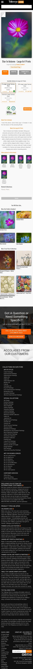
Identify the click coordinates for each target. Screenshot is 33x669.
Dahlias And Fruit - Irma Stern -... (23, 293)
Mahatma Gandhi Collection (11, 414)
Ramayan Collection (9, 437)
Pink (7, 189)
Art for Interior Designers (11, 479)
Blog (2, 661)
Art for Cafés (7, 468)
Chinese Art (7, 423)
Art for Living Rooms (9, 455)
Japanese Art (7, 418)
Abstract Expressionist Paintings (13, 395)
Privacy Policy (5, 652)
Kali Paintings (7, 448)
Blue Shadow (19, 244)
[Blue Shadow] (23, 238)
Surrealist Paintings (9, 393)
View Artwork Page (15, 67)
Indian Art (6, 379)
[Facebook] (25, 655)
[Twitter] (23, 655)
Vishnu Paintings (8, 407)
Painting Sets (7, 439)
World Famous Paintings (10, 425)
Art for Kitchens (8, 459)
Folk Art (6, 384)
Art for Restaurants (9, 464)
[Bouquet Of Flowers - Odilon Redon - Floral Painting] (7, 260)
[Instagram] (28, 655)
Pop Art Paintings (8, 388)
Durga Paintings (8, 446)
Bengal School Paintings (10, 420)
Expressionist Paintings (10, 373)
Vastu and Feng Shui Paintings (12, 450)
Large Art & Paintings (10, 441)
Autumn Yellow (20, 219)
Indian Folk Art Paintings (10, 434)
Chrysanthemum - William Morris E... (6, 297)
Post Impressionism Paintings (12, 389)
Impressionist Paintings (10, 375)
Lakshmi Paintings (9, 411)
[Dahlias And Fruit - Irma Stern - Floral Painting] (23, 284)
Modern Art (7, 382)
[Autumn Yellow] (23, 214)
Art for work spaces (9, 470)
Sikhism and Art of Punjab (11, 445)
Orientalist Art (7, 386)
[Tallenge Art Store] (16, 2)
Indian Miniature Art (9, 380)
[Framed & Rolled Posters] (20, 526)
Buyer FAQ (4, 641)
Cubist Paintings (8, 372)
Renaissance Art (8, 391)
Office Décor (7, 475)
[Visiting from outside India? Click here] (22, 485)
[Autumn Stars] (7, 219)
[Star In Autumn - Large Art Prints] (16, 35)
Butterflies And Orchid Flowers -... (22, 267)
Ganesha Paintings (9, 409)
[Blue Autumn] (7, 237)
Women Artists (8, 427)
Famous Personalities (10, 443)
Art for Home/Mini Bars (10, 462)
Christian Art (7, 421)
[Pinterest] (31, 655)
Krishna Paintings (8, 402)
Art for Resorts (8, 466)
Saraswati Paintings (9, 413)
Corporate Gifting (8, 477)
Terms (3, 647)
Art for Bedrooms (9, 457)
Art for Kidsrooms (9, 461)
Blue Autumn (3, 244)
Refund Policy (5, 645)
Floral (3, 189)
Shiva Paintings (8, 405)
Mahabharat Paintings (10, 429)
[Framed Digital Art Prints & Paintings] (29, 554)
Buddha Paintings (8, 404)
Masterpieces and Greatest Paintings (14, 430)
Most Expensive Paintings (11, 432)
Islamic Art (7, 377)
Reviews (3, 643)
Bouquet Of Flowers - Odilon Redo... (7, 271)
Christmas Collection (9, 436)
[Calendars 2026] (13, 508)
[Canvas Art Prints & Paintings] (23, 539)
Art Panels (7, 400)
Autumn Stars (3, 229)
